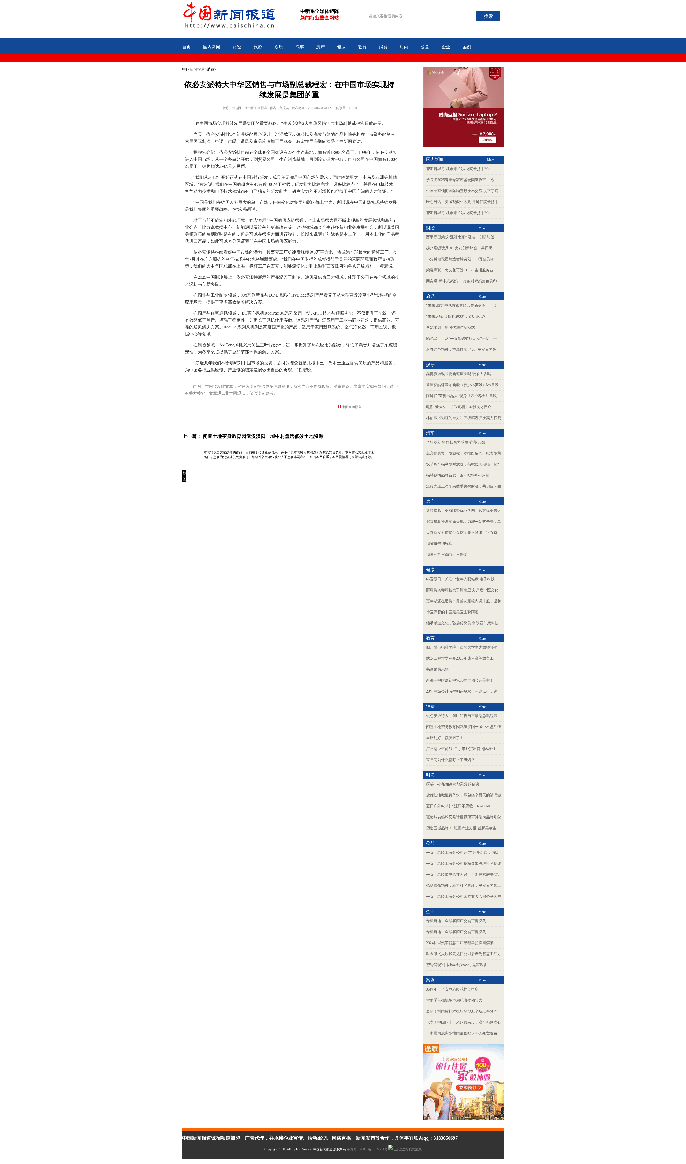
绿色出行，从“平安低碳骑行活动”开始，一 (461, 339)
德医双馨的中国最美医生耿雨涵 (452, 612)
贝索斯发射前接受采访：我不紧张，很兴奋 (461, 533)
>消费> (211, 69)
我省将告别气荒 (439, 544)
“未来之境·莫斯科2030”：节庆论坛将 (456, 317)
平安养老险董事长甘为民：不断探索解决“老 (462, 875)
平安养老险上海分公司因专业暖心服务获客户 (463, 897)
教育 (362, 47)
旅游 (257, 47)
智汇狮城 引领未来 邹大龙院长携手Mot (458, 169)
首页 (186, 47)
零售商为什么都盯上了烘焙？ (450, 760)
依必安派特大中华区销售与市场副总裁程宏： (463, 716)
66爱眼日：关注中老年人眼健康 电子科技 (460, 579)
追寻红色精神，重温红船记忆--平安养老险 (461, 350)
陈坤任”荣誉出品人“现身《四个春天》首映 (461, 396)
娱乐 (278, 47)
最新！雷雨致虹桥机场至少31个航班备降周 (461, 1011)
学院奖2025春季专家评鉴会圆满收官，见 (460, 180)
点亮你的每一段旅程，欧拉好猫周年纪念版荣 (463, 453)
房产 (320, 47)
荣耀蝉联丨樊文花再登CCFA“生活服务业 (459, 270)
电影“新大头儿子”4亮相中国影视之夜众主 (460, 407)
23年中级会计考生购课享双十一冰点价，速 (461, 691)
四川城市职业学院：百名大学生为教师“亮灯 (462, 647)
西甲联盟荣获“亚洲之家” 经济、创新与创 (460, 237)
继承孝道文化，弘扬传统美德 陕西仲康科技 (462, 623)
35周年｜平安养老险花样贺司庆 (452, 989)
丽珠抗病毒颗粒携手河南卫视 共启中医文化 (462, 590)
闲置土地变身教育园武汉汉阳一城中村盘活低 (463, 727)
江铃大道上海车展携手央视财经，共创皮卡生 (463, 486)
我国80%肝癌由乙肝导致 (446, 555)
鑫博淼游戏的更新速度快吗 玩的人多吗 (458, 374)
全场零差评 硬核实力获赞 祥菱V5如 (455, 442)
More (490, 160)
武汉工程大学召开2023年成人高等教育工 (460, 658)
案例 (467, 47)
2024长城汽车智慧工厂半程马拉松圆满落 (460, 943)
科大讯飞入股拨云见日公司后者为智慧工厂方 (463, 954)
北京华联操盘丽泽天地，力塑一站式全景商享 (463, 522)
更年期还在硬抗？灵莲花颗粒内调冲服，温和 (463, 601)
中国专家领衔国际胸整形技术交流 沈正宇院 (462, 191)
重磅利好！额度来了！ (445, 738)
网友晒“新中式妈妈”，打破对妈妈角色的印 (461, 281)
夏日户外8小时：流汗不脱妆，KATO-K (458, 806)
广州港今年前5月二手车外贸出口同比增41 (460, 749)
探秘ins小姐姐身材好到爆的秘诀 (452, 784)
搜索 (488, 16)
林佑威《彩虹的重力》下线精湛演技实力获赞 (463, 418)
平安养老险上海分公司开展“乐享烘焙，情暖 (462, 853)
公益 (425, 47)
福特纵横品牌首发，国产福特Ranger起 (457, 475)
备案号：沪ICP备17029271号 (367, 1149)
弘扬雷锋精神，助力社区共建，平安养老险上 (463, 886)
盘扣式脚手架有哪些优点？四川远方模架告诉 (463, 511)
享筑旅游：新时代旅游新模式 (450, 328)
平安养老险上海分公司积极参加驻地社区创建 (463, 864)
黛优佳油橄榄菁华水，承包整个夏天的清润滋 (463, 795)
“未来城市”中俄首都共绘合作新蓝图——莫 (461, 306)
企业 (446, 47)
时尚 (404, 47)
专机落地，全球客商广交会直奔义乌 (456, 932)
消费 (383, 47)
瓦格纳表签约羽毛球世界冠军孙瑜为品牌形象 (463, 817)
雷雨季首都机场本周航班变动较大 (454, 1000)
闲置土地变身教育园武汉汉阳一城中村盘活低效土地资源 (263, 436)
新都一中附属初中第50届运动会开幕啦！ (460, 680)
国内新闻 (211, 47)
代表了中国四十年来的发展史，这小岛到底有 (463, 1022)
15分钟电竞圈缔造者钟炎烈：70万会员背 (460, 259)
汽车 (299, 47)
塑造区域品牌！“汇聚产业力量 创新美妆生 (461, 828)
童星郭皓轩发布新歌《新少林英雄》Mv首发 (462, 385)
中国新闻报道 (193, 69)
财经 (237, 47)
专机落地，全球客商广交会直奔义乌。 (458, 921)
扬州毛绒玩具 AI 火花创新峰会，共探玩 (459, 248)
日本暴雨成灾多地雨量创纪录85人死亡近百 (461, 1033)
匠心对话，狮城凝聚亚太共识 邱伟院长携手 (462, 202)
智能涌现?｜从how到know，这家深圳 (456, 965)
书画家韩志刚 (437, 669)
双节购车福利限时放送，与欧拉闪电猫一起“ (462, 464)
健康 (341, 47)
